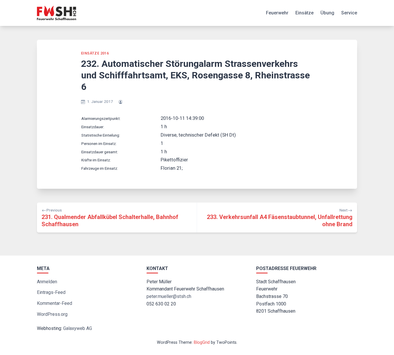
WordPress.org (52, 314)
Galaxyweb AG (77, 328)
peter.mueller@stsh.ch (169, 296)
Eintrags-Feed (51, 292)
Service (349, 13)
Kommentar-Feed (54, 303)
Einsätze (304, 13)
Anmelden (47, 281)
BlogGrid (202, 342)
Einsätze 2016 (95, 53)
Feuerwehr (277, 13)
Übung (327, 13)
